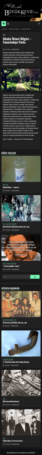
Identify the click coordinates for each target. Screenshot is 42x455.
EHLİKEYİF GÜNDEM (11, 224)
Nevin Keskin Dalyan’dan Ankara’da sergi (16, 227)
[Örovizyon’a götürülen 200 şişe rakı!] (21, 304)
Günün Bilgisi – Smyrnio (11, 187)
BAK (4, 34)
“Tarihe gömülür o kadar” (11, 266)
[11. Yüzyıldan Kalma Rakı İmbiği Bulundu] (21, 343)
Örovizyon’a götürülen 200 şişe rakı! (15, 322)
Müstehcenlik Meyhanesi (11, 401)
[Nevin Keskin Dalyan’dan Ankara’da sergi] (21, 208)
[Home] (4, 23)
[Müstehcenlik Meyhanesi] (21, 383)
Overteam (22, 453)
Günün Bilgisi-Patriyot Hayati (13, 441)
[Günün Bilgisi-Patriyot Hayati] (21, 422)
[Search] (39, 24)
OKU (7, 184)
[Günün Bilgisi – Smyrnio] (21, 169)
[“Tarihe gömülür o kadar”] (21, 248)
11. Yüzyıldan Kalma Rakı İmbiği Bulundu (16, 362)
